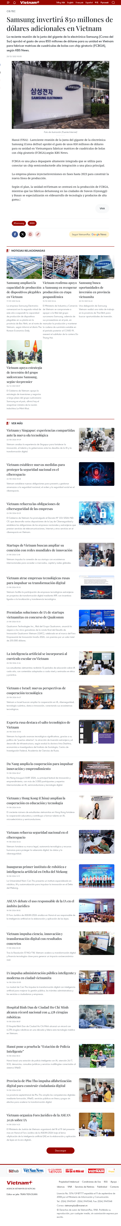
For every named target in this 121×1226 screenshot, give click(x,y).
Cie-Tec (11, 11)
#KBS (32, 223)
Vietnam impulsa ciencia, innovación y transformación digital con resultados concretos (35, 938)
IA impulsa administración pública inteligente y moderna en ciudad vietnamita (41, 975)
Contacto (114, 1186)
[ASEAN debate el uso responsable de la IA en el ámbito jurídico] (96, 910)
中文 (96, 2)
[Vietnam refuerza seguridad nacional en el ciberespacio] (96, 842)
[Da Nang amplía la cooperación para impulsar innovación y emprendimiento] (96, 773)
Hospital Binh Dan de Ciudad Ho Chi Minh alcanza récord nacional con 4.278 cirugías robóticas (37, 1012)
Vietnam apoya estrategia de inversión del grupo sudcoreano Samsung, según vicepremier (24, 374)
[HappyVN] (101, 1171)
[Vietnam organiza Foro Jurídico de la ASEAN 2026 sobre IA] (96, 1124)
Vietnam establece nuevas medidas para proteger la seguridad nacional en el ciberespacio (36, 469)
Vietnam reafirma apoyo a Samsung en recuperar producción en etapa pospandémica (60, 289)
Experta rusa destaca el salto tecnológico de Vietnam (38, 724)
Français (79, 2)
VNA (70, 1186)
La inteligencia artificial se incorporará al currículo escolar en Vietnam (37, 656)
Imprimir (30, 234)
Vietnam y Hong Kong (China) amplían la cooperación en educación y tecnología (36, 800)
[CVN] (39, 1171)
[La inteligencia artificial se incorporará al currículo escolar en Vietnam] (96, 663)
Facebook (15, 234)
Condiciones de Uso (91, 1181)
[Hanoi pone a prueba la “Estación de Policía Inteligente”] (96, 1056)
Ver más (17, 423)
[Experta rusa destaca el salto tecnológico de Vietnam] (96, 732)
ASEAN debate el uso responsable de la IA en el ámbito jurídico (40, 903)
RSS (106, 1181)
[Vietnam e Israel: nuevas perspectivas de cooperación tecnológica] (96, 697)
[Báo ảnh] (81, 1171)
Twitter (22, 234)
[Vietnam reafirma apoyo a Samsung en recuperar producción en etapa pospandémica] (60, 267)
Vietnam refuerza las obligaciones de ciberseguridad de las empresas (33, 506)
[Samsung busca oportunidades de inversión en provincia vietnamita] (96, 267)
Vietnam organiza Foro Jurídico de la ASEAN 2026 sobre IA (39, 1117)
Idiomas (61, 1186)
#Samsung (19, 223)
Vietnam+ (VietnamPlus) (30, 2)
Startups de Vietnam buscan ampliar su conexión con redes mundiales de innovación (39, 547)
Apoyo (114, 1181)
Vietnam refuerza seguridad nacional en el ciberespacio (37, 834)
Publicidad (102, 1186)
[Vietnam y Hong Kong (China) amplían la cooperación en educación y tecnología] (96, 807)
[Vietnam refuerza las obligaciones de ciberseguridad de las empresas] (96, 513)
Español (89, 2)
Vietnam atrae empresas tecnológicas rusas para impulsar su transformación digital (38, 580)
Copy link (38, 234)
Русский (104, 2)
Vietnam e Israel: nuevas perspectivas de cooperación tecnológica (36, 690)
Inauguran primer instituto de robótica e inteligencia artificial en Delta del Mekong (37, 869)
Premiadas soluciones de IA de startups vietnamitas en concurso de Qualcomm (35, 614)
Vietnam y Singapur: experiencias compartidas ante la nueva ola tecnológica (41, 432)
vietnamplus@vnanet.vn (76, 1205)
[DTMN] (60, 1171)
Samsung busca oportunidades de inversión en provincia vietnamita (94, 289)
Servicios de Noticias (84, 1186)
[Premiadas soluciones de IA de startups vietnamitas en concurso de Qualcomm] (96, 621)
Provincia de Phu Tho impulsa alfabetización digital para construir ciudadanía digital (39, 1083)
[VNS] (18, 1171)
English (70, 2)
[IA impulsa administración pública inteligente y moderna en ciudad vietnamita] (96, 982)
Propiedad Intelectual (69, 1181)
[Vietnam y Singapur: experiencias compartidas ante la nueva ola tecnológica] (96, 440)
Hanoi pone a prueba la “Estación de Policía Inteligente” (38, 1048)
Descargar (60, 1150)
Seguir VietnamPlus (81, 234)
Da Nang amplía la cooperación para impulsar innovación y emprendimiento (40, 766)
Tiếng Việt (60, 2)
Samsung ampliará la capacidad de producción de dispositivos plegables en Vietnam (24, 289)
